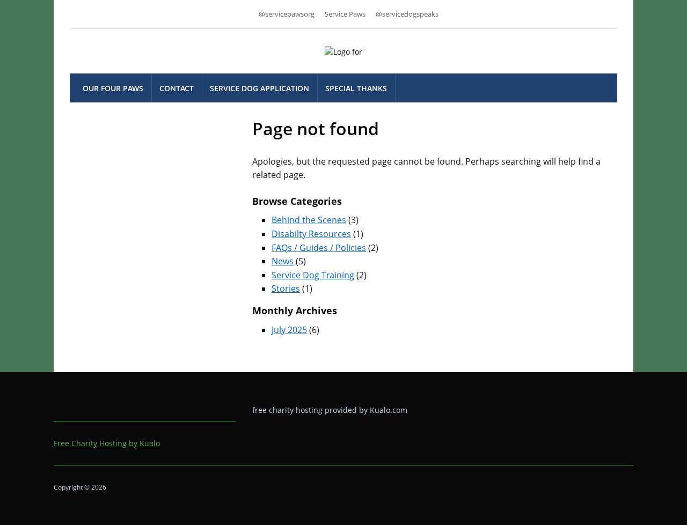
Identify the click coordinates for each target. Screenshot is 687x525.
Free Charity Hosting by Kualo (107, 443)
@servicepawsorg (287, 14)
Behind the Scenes (309, 220)
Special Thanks (356, 88)
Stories (286, 288)
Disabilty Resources (311, 234)
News (283, 261)
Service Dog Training (313, 275)
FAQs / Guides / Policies (319, 248)
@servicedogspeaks (407, 14)
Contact (176, 88)
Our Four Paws (113, 88)
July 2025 (289, 330)
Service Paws (345, 14)
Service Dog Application (259, 88)
